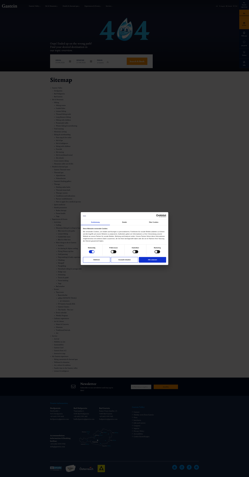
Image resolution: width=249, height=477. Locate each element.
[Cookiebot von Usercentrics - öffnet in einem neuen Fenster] (157, 215)
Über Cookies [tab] (153, 222)
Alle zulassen (152, 260)
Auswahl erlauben (124, 260)
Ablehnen (96, 260)
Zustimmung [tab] (95, 222)
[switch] (113, 251)
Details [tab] (124, 222)
